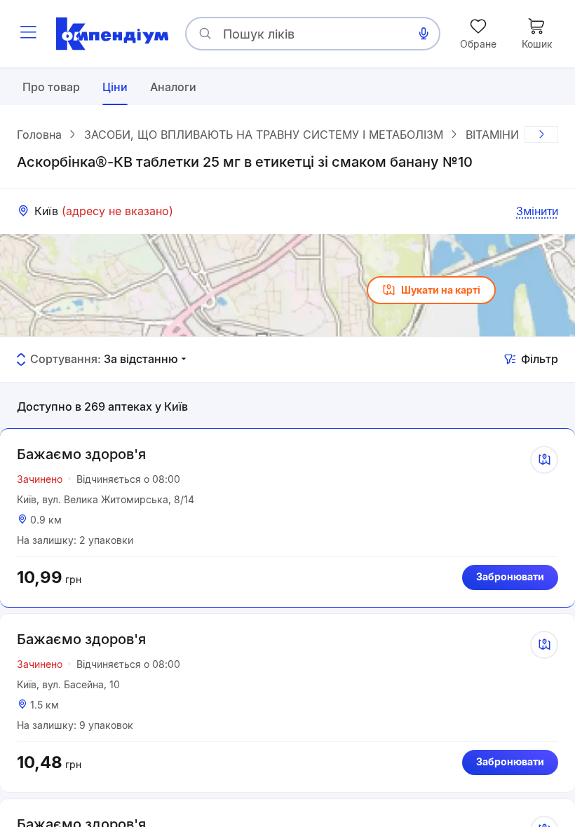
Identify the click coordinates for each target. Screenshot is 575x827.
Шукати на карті (440, 290)
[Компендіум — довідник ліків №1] (112, 33)
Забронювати (510, 576)
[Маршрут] (544, 460)
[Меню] (28, 33)
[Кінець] (541, 134)
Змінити (537, 211)
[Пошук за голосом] (424, 34)
